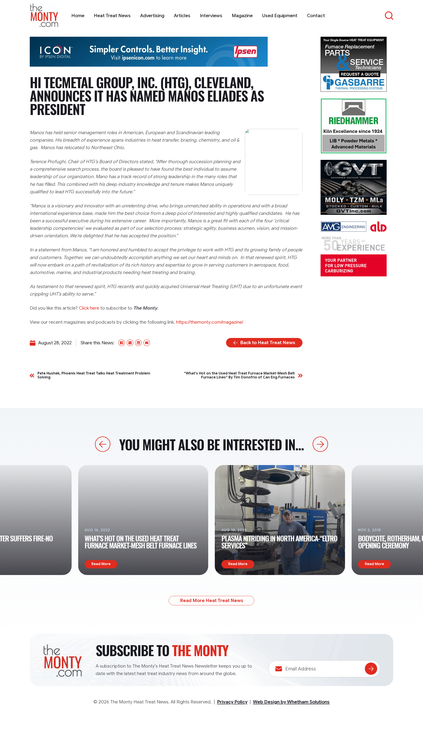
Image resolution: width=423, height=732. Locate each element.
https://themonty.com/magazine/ (209, 322)
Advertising (152, 15)
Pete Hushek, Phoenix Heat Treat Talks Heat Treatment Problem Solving (93, 375)
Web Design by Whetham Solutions (291, 702)
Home (77, 15)
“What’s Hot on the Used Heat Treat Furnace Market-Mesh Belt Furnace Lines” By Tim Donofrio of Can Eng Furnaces (239, 375)
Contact (316, 15)
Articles (182, 15)
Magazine (242, 15)
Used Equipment (279, 15)
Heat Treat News (112, 15)
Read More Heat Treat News (211, 600)
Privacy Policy (232, 702)
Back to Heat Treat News (267, 342)
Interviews (211, 15)
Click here (89, 308)
